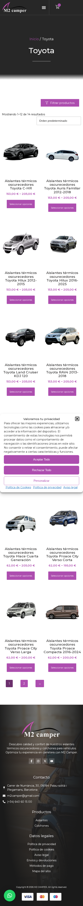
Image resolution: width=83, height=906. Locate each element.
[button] (77, 419)
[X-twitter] (45, 761)
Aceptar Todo (41, 459)
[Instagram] (38, 761)
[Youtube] (51, 761)
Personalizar (41, 480)
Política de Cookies (18, 487)
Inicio (34, 39)
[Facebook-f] (31, 761)
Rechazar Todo (41, 470)
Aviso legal (70, 487)
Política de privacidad (47, 487)
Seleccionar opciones (20, 204)
